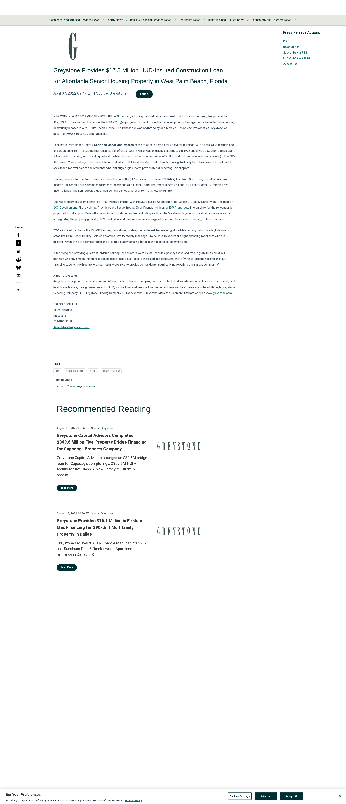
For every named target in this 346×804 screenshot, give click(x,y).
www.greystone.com (219, 293)
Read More (66, 487)
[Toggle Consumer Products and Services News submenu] (103, 20)
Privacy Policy (133, 800)
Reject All (265, 796)
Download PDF (292, 47)
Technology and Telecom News (271, 20)
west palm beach (74, 370)
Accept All (291, 796)
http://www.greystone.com (78, 386)
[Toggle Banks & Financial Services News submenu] (175, 20)
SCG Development (65, 207)
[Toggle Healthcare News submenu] (204, 20)
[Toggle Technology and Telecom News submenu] (295, 20)
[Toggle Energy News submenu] (126, 20)
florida (93, 370)
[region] (173, 796)
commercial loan (111, 370)
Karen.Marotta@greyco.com (71, 327)
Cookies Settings (240, 796)
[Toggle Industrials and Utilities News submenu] (247, 20)
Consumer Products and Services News (74, 20)
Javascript (290, 63)
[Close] (340, 796)
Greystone (118, 93)
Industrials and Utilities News (225, 20)
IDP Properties (178, 207)
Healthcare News (189, 20)
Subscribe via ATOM (296, 58)
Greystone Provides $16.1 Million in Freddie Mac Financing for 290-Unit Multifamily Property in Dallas (99, 527)
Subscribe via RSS (295, 52)
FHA (57, 370)
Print (286, 41)
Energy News (115, 20)
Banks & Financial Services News (150, 20)
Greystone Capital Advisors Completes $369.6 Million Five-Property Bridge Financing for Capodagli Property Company (102, 442)
